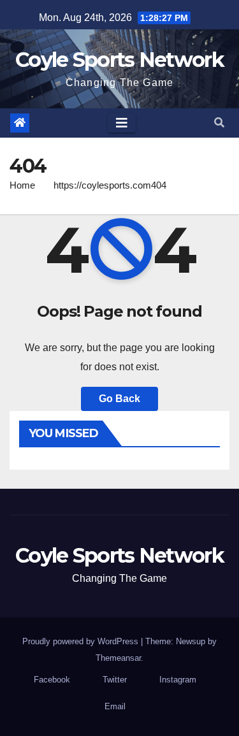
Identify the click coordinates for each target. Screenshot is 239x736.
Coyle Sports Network (119, 59)
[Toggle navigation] (122, 123)
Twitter (115, 679)
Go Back (119, 398)
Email (115, 706)
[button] (219, 122)
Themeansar (118, 658)
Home (22, 185)
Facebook (52, 679)
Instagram (177, 679)
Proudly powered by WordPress (81, 641)
